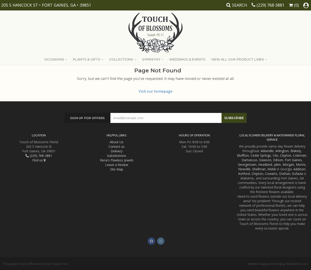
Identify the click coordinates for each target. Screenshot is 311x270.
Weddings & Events (187, 59)
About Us (116, 142)
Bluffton (243, 155)
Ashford (244, 173)
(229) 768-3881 (270, 5)
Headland (265, 164)
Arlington (282, 151)
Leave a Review (116, 165)
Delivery (116, 151)
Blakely (296, 151)
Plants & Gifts (86, 59)
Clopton (257, 173)
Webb (272, 169)
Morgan (288, 164)
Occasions (54, 59)
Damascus (249, 160)
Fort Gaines (293, 160)
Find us (38, 160)
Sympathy (151, 59)
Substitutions (116, 155)
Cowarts (271, 173)
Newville (244, 169)
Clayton (285, 155)
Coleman (299, 155)
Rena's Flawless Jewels (116, 160)
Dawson (265, 160)
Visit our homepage (155, 91)
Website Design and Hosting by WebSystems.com (278, 263)
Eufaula (297, 173)
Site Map (116, 169)
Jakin (277, 164)
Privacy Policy (59, 263)
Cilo (275, 155)
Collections (121, 59)
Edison (278, 160)
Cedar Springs (261, 155)
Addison (299, 169)
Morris (301, 164)
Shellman (259, 169)
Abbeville (267, 151)
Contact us (117, 146)
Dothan (284, 173)
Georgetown (247, 164)
